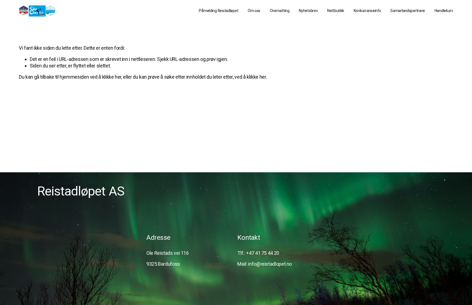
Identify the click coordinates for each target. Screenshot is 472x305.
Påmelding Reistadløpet (218, 10)
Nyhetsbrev (308, 10)
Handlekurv (444, 10)
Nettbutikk (335, 10)
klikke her (111, 77)
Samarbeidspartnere (407, 10)
